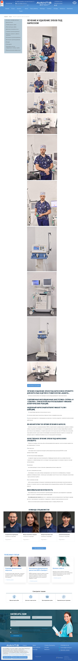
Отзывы (56, 8)
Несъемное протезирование (13, 37)
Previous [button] (5, 527)
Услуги (13, 8)
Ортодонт (9, 44)
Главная (7, 8)
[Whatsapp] (39, 658)
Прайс (26, 8)
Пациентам (9, 3)
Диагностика (9, 22)
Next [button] (73, 527)
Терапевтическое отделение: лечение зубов (13, 47)
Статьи (49, 8)
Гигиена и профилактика (12, 20)
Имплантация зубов (11, 27)
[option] (12, 526)
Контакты (70, 8)
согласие (16, 632)
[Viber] (37, 658)
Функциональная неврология (13, 50)
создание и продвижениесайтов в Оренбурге (68, 658)
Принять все (7, 657)
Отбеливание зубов (11, 24)
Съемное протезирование (12, 31)
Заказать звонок (58, 3)
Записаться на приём (34, 385)
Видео (21, 11)
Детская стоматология (12, 29)
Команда (42, 8)
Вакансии (62, 8)
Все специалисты (39, 548)
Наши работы (34, 8)
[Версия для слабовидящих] (74, 2)
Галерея (19, 8)
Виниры (8, 42)
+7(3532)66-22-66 (58, 1)
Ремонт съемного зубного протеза (12, 34)
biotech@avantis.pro (22, 3)
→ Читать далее (9, 579)
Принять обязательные (20, 657)
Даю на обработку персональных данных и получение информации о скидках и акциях (31, 632)
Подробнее (8, 539)
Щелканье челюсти (58, 568)
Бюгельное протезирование (13, 39)
